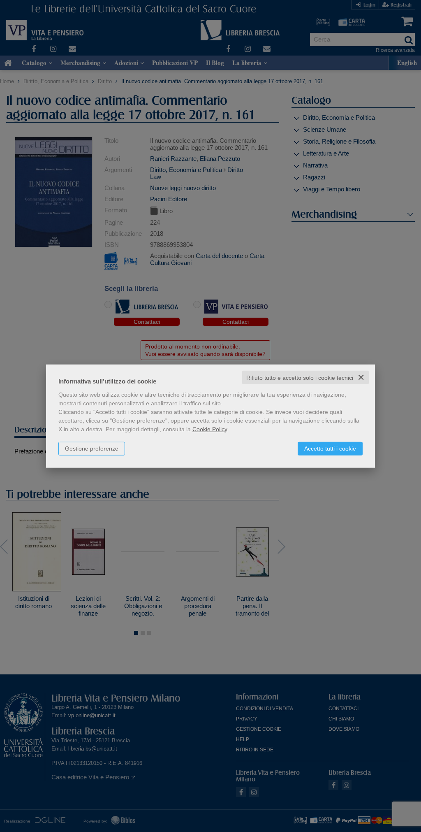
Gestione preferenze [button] (91, 448)
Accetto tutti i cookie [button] (330, 448)
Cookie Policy (209, 428)
